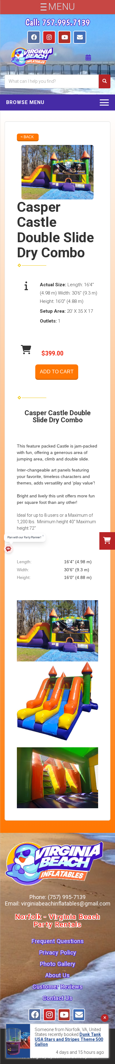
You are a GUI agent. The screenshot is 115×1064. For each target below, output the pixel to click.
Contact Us (57, 998)
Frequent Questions (57, 941)
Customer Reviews (57, 986)
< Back (27, 137)
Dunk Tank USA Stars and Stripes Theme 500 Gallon (69, 1039)
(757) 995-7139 (67, 897)
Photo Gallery (57, 964)
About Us (57, 975)
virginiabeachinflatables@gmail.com (65, 903)
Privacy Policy (57, 952)
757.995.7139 (66, 22)
